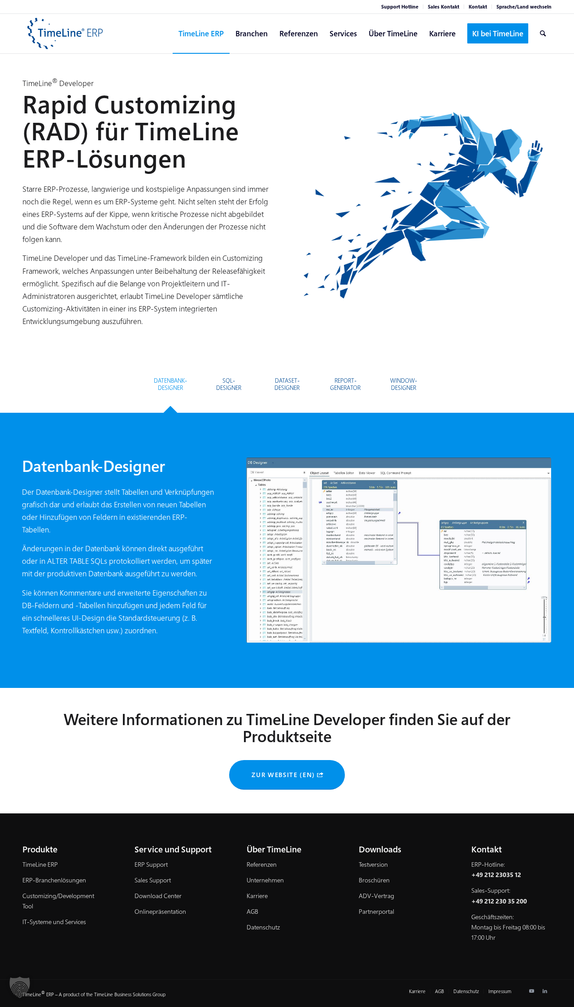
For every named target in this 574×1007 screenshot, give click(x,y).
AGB (252, 911)
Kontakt (478, 6)
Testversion (373, 864)
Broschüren (374, 880)
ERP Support (151, 864)
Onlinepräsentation (160, 911)
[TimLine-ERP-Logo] (65, 33)
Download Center (158, 895)
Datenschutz (263, 927)
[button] (19, 987)
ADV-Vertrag (376, 895)
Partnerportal (376, 911)
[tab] (170, 387)
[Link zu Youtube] (531, 991)
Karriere (257, 895)
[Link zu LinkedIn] (545, 991)
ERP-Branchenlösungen (54, 880)
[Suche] (543, 33)
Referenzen (262, 864)
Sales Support (153, 880)
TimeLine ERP (40, 864)
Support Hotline (399, 6)
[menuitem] (400, 6)
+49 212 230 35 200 (499, 901)
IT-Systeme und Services (54, 921)
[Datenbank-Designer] (398, 550)
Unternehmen (265, 880)
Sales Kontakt (443, 6)
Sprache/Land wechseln (524, 6)
